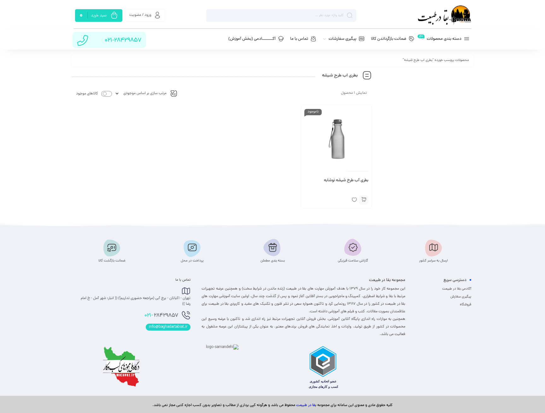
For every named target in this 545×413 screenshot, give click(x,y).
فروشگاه (465, 304)
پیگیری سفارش (460, 296)
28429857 (161, 316)
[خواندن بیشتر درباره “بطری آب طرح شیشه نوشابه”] (363, 200)
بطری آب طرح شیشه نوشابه (346, 180)
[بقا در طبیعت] (444, 15)
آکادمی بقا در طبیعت (456, 288)
